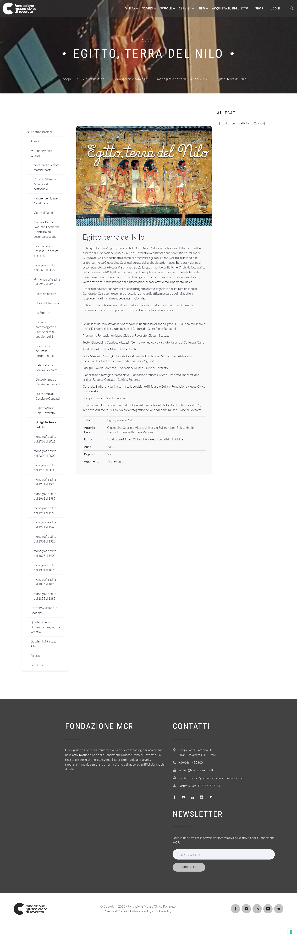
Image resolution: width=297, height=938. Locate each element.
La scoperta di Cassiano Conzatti (48, 396)
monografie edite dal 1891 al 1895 (45, 567)
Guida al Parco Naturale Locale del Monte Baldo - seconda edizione (46, 229)
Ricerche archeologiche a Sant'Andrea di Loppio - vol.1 (46, 329)
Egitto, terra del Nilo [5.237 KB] (244, 123)
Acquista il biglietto (230, 8)
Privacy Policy (142, 911)
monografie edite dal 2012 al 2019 (182, 79)
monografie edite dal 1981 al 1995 (45, 481)
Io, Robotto (43, 312)
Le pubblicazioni (93, 79)
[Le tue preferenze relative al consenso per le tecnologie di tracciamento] (291, 932)
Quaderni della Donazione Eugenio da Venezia (45, 627)
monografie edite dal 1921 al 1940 (45, 524)
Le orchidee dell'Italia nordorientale (45, 350)
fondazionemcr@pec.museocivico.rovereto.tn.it (210, 778)
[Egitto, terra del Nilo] (144, 176)
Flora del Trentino (47, 303)
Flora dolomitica (46, 294)
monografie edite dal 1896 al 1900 (45, 553)
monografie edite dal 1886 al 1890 (45, 581)
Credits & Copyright (118, 911)
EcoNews (36, 665)
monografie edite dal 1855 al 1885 (45, 596)
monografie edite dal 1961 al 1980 (45, 496)
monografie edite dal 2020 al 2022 (45, 267)
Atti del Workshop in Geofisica (43, 610)
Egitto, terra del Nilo (46, 424)
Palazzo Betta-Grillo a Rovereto (47, 367)
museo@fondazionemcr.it (195, 770)
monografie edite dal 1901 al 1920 (45, 539)
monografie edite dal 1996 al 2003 (45, 467)
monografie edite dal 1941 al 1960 (45, 510)
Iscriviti (188, 867)
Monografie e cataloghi (131, 79)
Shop (259, 8)
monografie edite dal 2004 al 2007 (45, 453)
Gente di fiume (43, 212)
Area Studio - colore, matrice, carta (47, 167)
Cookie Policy (162, 911)
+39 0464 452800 (190, 762)
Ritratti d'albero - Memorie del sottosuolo (45, 184)
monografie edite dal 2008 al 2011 (45, 439)
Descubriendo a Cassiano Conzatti (48, 381)
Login (275, 8)
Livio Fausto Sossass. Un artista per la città (46, 250)
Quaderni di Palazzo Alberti (43, 643)
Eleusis (35, 655)
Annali (34, 141)
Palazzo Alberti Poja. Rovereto (45, 410)
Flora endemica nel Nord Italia (46, 200)
